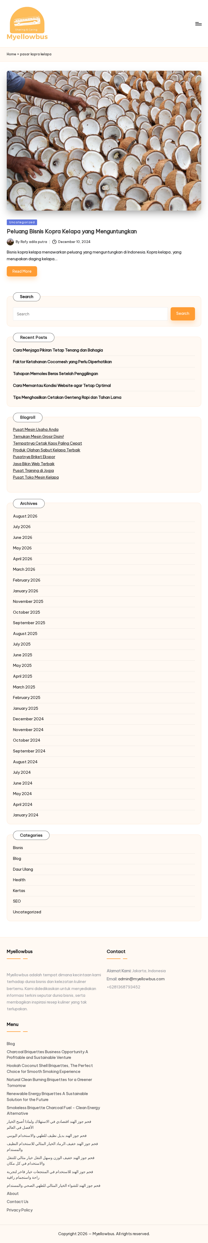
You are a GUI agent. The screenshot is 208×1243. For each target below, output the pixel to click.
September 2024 (29, 751)
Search (27, 296)
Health (19, 879)
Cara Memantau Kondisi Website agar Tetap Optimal (62, 385)
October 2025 (26, 612)
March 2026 (24, 569)
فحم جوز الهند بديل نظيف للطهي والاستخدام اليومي (47, 1135)
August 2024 (25, 761)
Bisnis (18, 847)
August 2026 (25, 516)
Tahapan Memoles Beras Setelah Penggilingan (55, 373)
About (13, 1193)
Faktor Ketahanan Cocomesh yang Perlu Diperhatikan (62, 361)
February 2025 (26, 697)
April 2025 (22, 676)
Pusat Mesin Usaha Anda (35, 429)
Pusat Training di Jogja (33, 470)
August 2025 (25, 633)
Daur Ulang (23, 869)
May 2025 (22, 665)
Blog (17, 858)
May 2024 (22, 793)
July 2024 (22, 772)
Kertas (19, 890)
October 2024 (26, 740)
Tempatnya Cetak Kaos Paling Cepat (47, 443)
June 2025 (22, 655)
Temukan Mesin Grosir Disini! (38, 436)
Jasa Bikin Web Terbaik (34, 463)
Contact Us (17, 1201)
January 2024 (25, 815)
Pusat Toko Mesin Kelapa (36, 477)
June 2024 (22, 783)
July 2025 (22, 644)
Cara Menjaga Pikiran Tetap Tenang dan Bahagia (58, 350)
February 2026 (26, 580)
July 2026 (22, 526)
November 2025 (28, 601)
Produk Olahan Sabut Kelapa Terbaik (46, 450)
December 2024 (28, 719)
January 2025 (25, 708)
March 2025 (24, 687)
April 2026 (22, 558)
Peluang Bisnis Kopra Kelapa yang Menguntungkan (72, 231)
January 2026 (25, 591)
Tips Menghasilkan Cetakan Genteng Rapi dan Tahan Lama (67, 397)
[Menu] (198, 23)
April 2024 (22, 804)
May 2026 (22, 548)
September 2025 (29, 622)
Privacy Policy (19, 1210)
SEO (17, 901)
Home (11, 54)
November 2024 (28, 729)
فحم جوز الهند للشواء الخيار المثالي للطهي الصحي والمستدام (53, 1185)
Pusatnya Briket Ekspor (34, 456)
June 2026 (22, 537)
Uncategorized (22, 222)
